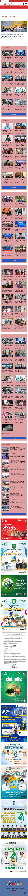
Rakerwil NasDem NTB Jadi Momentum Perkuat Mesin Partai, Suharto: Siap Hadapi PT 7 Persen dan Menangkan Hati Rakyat (20, 242)
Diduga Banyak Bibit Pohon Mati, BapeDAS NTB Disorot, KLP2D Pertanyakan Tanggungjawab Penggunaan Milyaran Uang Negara (6, 409)
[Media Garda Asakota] (8, 4)
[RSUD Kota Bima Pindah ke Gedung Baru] (7, 427)
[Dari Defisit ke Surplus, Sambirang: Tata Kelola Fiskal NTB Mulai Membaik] (7, 138)
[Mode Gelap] (24, 4)
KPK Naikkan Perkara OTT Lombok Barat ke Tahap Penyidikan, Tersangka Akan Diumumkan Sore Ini (7, 303)
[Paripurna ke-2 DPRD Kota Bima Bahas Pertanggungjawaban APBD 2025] (5, 482)
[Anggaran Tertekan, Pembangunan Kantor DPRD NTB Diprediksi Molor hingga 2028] (7, 151)
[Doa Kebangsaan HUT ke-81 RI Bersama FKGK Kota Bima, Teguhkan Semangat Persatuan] (20, 415)
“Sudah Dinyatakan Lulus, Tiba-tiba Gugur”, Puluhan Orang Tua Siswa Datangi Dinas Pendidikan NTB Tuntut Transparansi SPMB (17, 488)
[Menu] (2, 4)
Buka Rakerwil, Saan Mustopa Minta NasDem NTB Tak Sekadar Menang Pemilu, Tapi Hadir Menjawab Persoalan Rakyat (20, 229)
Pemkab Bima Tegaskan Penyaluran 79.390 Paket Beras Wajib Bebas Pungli (7, 96)
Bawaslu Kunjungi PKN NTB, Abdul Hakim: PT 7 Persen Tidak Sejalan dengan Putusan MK (7, 230)
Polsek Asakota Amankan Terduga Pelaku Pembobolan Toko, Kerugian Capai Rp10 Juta (7, 327)
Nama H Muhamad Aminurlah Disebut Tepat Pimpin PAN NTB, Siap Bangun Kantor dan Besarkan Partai (20, 205)
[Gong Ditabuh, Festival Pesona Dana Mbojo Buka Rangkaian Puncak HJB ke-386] (5, 502)
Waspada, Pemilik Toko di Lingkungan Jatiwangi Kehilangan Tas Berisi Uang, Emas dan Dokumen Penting (7, 278)
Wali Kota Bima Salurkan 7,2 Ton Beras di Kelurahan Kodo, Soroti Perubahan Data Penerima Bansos (20, 96)
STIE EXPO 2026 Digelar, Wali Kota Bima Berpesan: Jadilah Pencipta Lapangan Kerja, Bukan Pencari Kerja (18, 455)
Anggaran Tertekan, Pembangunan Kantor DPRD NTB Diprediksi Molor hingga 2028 (7, 157)
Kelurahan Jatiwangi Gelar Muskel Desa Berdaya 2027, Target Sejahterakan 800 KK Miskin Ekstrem (20, 71)
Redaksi (8, 888)
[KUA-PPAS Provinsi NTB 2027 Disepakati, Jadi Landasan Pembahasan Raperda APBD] (20, 138)
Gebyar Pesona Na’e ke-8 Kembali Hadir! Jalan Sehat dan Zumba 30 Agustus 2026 (7, 421)
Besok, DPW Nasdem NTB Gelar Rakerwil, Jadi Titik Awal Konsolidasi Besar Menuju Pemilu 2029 (7, 254)
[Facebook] (7, 884)
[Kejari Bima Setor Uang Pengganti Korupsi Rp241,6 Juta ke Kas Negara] (20, 272)
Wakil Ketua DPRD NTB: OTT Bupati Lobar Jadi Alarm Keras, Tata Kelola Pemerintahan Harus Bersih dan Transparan (7, 169)
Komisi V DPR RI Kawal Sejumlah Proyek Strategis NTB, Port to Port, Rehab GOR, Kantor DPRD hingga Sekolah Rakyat (20, 157)
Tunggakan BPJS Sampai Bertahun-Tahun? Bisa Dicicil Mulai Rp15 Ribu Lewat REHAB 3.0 (18, 462)
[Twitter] (10, 884)
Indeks (4, 888)
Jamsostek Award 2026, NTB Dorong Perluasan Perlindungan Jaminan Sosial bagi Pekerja (19, 83)
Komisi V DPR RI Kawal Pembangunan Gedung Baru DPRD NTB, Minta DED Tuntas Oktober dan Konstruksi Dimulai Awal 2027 (7, 181)
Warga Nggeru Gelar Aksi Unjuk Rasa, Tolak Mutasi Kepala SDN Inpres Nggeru (7, 108)
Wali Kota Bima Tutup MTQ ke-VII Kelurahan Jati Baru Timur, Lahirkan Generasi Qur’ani (17, 508)
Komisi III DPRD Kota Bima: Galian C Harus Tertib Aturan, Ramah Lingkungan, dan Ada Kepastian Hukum (19, 327)
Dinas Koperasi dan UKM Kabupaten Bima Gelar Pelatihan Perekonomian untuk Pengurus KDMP (13, 38)
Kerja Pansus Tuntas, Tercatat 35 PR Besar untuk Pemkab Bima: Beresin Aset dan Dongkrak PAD (19, 217)
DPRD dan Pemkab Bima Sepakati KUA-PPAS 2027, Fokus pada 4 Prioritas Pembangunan (7, 59)
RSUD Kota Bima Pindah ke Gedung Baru (7, 432)
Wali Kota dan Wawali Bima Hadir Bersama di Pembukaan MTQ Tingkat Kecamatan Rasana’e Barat (20, 108)
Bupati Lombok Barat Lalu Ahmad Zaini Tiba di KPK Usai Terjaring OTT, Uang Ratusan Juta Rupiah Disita (7, 315)
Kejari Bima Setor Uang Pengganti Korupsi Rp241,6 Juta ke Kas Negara (20, 278)
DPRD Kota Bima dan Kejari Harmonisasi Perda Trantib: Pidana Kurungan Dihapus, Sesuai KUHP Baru (20, 254)
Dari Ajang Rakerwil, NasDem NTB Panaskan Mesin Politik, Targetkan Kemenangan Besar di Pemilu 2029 (7, 242)
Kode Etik (13, 888)
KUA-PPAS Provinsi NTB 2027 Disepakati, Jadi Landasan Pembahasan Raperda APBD (20, 144)
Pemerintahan (13, 34)
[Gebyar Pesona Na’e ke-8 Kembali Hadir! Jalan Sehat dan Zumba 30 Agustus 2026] (7, 415)
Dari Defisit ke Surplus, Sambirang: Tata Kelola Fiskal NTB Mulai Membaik (7, 144)
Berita (2, 34)
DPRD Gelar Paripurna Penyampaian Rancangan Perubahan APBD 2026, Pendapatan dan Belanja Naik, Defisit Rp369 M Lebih (20, 132)
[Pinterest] (13, 884)
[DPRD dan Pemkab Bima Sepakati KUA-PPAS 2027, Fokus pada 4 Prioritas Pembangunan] (7, 53)
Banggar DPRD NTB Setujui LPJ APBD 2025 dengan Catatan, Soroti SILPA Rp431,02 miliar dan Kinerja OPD (20, 169)
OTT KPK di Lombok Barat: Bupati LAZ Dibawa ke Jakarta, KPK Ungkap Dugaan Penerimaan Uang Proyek (20, 315)
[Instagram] (15, 884)
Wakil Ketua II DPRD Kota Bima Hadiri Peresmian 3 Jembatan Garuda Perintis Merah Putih (6, 205)
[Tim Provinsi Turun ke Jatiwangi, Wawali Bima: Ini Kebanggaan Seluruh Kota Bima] (5, 475)
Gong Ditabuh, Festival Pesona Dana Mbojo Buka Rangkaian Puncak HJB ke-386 (17, 501)
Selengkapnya (13, 114)
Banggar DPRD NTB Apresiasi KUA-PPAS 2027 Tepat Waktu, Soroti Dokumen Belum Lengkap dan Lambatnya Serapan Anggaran (20, 181)
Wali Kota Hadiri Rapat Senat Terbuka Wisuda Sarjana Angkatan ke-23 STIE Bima (20, 59)
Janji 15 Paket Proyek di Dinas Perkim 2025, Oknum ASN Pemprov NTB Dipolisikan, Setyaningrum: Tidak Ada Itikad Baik (20, 290)
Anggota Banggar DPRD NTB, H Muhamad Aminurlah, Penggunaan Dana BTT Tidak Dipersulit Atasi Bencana (7, 132)
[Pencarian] (26, 4)
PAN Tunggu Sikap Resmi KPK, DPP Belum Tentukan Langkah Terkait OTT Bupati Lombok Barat (20, 303)
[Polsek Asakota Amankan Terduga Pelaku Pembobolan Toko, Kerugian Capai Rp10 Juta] (7, 321)
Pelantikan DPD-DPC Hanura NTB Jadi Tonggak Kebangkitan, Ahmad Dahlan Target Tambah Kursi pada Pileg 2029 (7, 217)
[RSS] (21, 884)
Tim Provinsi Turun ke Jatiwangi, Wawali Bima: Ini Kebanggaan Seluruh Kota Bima (17, 475)
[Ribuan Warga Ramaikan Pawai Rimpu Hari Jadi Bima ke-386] (5, 495)
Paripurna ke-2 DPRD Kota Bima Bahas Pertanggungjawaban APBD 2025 (17, 482)
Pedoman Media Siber (20, 888)
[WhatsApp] (18, 884)
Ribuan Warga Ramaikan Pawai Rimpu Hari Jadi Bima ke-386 (16, 495)
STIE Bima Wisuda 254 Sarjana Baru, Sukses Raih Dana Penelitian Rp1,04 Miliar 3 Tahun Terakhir (7, 83)
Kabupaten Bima (7, 34)
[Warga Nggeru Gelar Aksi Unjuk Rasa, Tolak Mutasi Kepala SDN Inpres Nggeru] (7, 102)
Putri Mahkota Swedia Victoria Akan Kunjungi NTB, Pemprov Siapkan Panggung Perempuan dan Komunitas (7, 71)
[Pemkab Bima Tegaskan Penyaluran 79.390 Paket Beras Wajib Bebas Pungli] (7, 90)
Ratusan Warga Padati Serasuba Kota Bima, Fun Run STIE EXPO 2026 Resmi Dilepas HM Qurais (17, 449)
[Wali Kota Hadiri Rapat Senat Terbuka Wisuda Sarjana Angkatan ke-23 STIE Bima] (20, 53)
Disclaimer (14, 890)
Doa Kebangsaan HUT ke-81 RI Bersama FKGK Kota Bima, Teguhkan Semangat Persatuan (20, 421)
